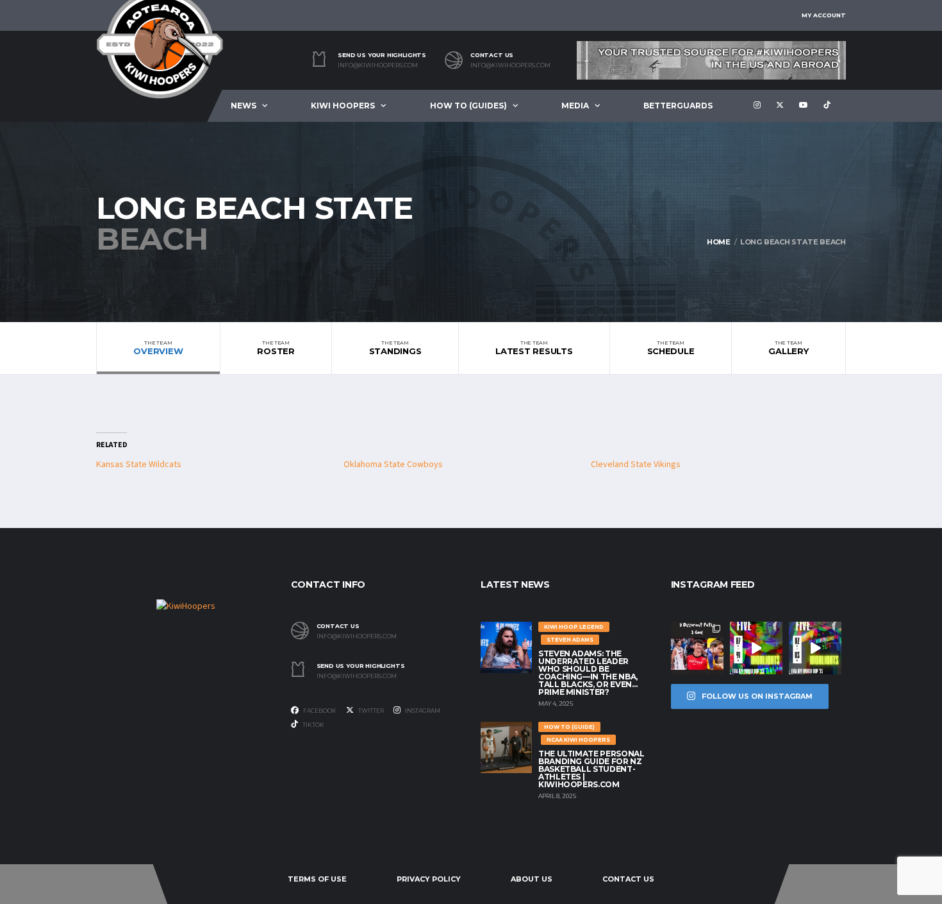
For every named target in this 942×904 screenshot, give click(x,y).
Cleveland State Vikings (636, 464)
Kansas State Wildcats (138, 464)
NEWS (243, 105)
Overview (158, 347)
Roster (275, 347)
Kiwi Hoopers (343, 105)
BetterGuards (678, 105)
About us (531, 878)
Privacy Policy (429, 878)
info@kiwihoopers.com (378, 65)
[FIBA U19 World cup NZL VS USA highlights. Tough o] (815, 648)
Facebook (319, 710)
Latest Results (533, 347)
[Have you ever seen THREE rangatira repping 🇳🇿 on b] (697, 648)
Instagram (422, 710)
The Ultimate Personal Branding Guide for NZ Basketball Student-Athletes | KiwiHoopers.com (591, 769)
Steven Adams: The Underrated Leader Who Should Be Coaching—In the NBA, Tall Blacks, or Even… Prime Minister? (588, 673)
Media (575, 105)
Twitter (370, 710)
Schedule (671, 347)
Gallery (788, 347)
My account (824, 15)
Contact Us (628, 878)
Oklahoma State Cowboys (393, 464)
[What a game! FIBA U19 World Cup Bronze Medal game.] (756, 648)
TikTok (312, 724)
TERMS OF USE (317, 878)
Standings (395, 347)
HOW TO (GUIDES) (468, 105)
